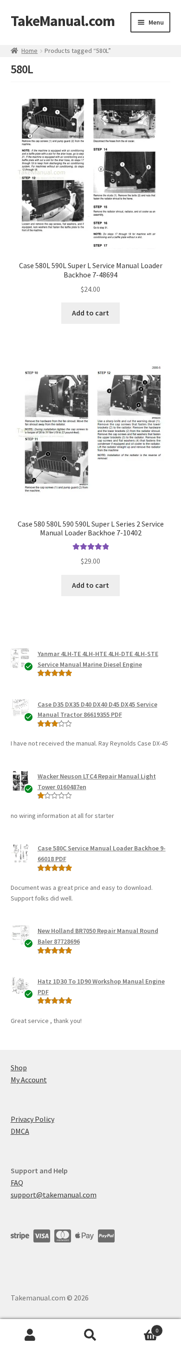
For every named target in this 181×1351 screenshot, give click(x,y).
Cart (139, 1327)
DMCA (20, 1131)
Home (29, 50)
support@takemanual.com (54, 1194)
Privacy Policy (32, 1119)
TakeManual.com (63, 21)
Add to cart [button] (90, 312)
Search (90, 1335)
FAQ (17, 1182)
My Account (29, 1079)
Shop (19, 1067)
